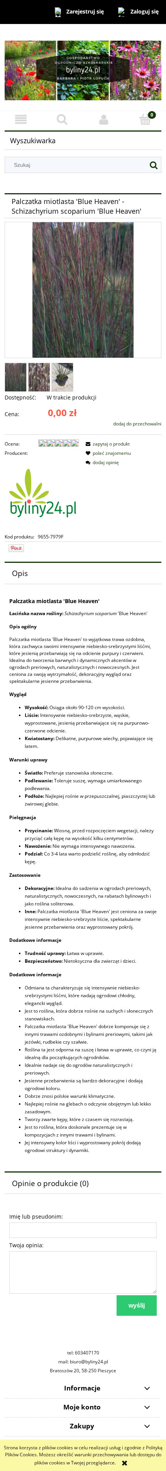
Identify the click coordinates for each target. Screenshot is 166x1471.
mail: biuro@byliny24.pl (83, 1361)
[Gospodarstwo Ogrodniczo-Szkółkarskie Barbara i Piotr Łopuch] (42, 494)
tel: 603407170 (83, 1352)
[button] (21, 119)
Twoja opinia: (26, 1245)
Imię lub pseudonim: (36, 1216)
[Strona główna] (83, 66)
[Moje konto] (104, 119)
